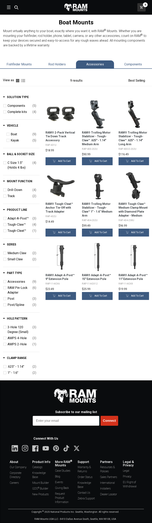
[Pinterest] (56, 448)
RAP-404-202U (90, 220)
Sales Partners (108, 477)
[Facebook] (35, 448)
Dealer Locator (108, 494)
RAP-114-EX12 (90, 283)
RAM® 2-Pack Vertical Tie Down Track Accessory (60, 136)
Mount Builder (40, 482)
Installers (105, 488)
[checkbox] (4, 105)
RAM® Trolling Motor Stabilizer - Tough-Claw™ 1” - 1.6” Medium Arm (97, 209)
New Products (40, 494)
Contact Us (84, 492)
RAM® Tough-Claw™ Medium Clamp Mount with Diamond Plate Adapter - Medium (133, 209)
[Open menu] (8, 7)
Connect (109, 420)
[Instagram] (25, 448)
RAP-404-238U (126, 220)
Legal (126, 470)
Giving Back (62, 488)
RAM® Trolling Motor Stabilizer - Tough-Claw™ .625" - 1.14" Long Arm (133, 138)
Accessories (95, 64)
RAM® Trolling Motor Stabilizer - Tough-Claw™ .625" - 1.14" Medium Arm (96, 138)
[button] (136, 81)
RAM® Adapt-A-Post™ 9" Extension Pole (60, 277)
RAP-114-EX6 (53, 283)
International (107, 482)
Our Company (18, 467)
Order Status (85, 477)
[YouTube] (46, 448)
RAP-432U (51, 216)
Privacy (127, 476)
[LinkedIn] (15, 448)
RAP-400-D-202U (127, 149)
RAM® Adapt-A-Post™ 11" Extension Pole (133, 277)
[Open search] (16, 7)
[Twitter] (76, 448)
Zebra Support (86, 498)
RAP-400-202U (90, 149)
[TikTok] (66, 448)
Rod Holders (57, 64)
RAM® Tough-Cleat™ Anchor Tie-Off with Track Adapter (59, 207)
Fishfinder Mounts (19, 64)
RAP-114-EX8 (126, 283)
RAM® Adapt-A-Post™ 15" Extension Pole (96, 277)
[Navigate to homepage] (76, 7)
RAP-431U (51, 145)
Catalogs (37, 467)
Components (133, 64)
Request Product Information (62, 498)
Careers (14, 482)
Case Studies (62, 470)
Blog (57, 476)
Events (59, 482)
